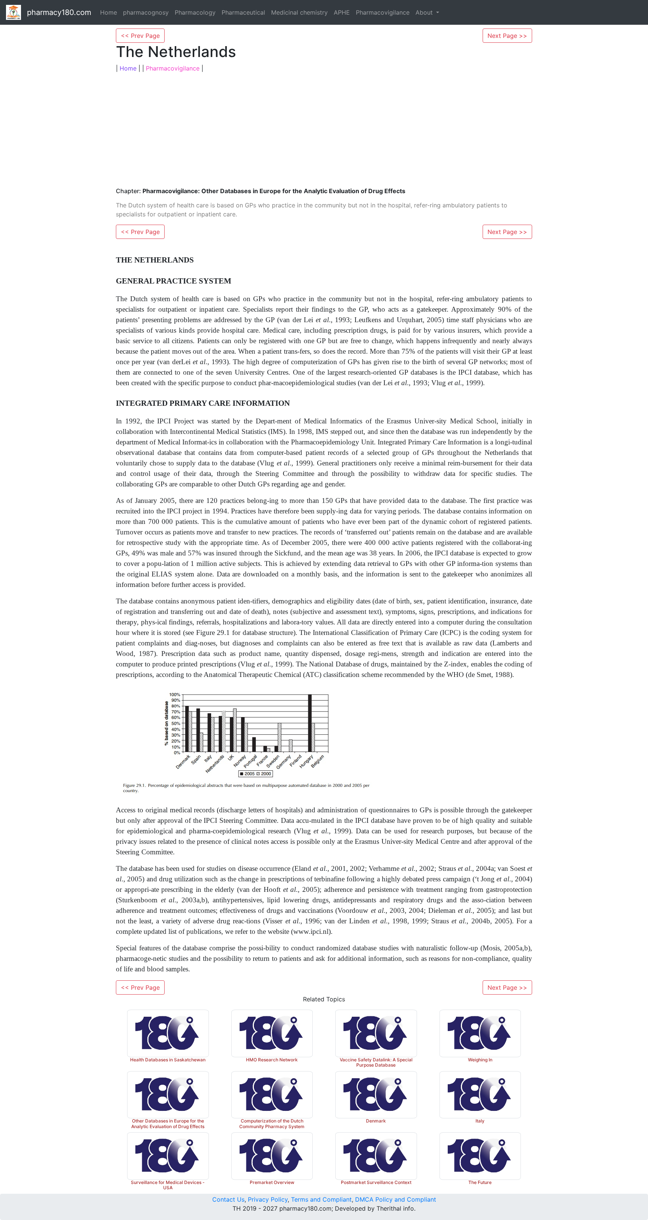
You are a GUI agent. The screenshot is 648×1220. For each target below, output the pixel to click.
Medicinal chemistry (299, 12)
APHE (342, 12)
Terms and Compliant (321, 1199)
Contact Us (228, 1199)
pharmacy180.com (59, 12)
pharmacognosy (146, 12)
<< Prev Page (140, 35)
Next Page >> (507, 35)
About (425, 12)
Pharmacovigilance (383, 12)
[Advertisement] (324, 129)
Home (108, 12)
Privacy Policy (268, 1199)
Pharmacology (195, 12)
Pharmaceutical (243, 12)
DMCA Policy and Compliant (395, 1199)
